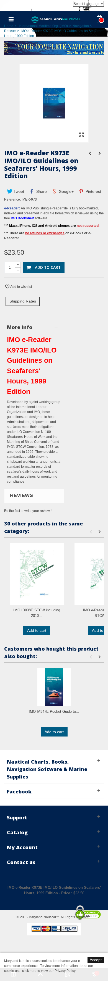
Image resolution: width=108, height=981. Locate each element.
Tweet (18, 191)
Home (8, 26)
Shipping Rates (22, 301)
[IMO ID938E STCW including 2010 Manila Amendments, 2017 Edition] (37, 574)
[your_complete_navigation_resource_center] (54, 47)
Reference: (12, 199)
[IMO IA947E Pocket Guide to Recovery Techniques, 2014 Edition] (54, 687)
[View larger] (81, 135)
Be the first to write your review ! (28, 511)
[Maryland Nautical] (56, 19)
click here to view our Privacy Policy (48, 971)
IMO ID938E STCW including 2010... (36, 613)
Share (41, 191)
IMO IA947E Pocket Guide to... (54, 711)
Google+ (66, 191)
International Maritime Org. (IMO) (43, 26)
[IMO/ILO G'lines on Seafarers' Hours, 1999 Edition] (54, 140)
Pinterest (92, 191)
